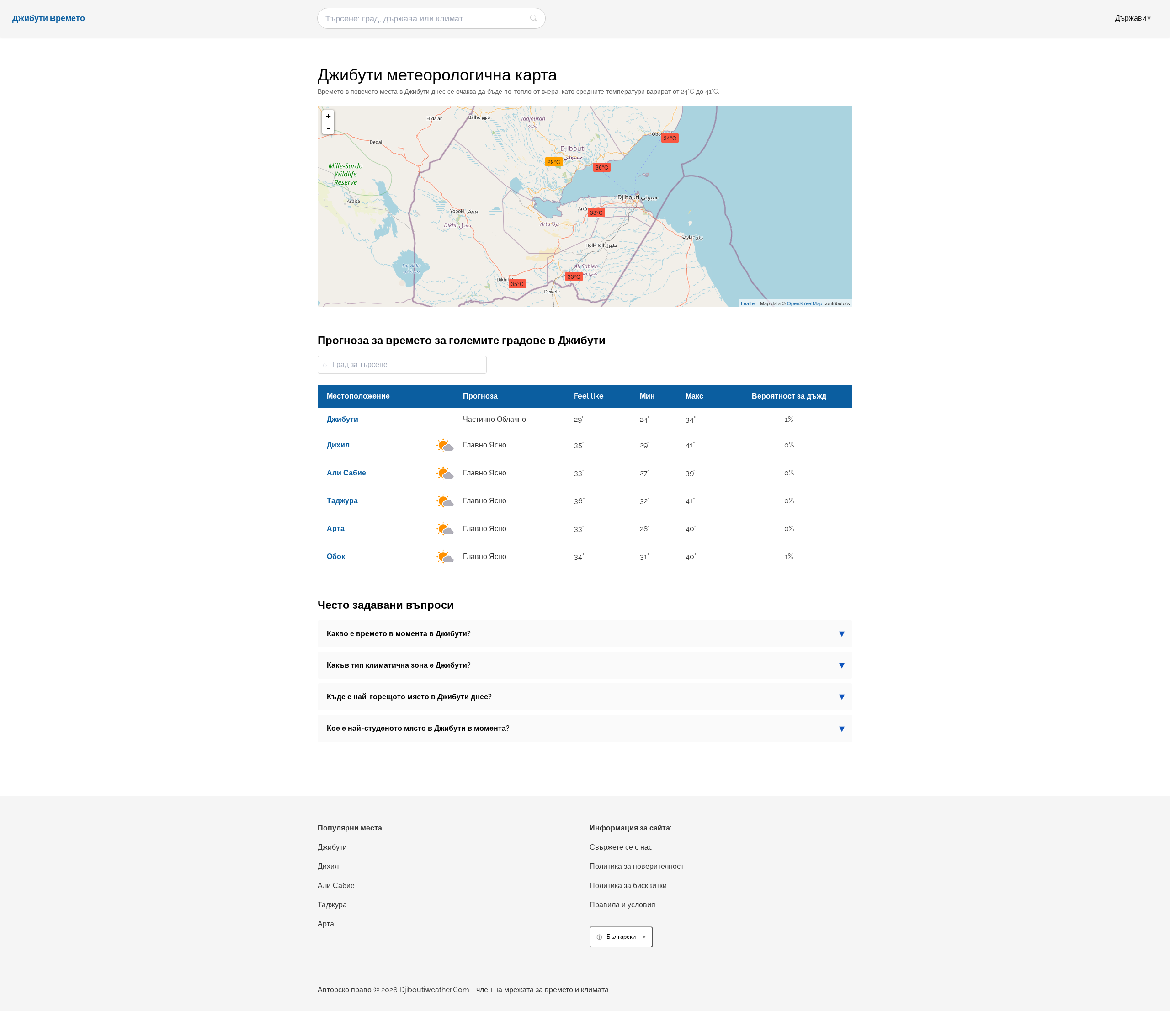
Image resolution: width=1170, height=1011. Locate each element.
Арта (326, 924)
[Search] (533, 18)
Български (621, 936)
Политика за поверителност (637, 866)
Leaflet (748, 303)
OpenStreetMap (804, 303)
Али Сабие (336, 885)
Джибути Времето (48, 18)
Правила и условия (622, 904)
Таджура (332, 904)
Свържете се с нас (621, 847)
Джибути (332, 847)
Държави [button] (1133, 18)
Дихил (328, 866)
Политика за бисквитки (628, 885)
